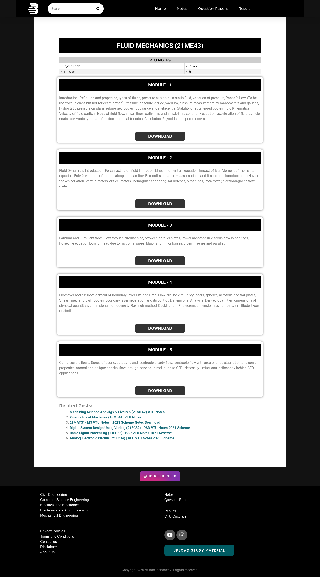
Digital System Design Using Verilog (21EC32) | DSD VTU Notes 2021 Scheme (130, 428)
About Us (47, 552)
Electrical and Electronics (59, 505)
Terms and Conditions (57, 536)
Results (170, 511)
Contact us (48, 541)
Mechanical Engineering (59, 515)
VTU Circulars (175, 516)
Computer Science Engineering (64, 500)
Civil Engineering (53, 494)
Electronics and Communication (64, 510)
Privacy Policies (52, 531)
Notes (182, 9)
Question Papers (213, 9)
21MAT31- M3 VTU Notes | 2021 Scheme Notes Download (115, 422)
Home (160, 9)
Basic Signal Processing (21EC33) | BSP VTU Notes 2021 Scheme (121, 433)
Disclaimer (48, 547)
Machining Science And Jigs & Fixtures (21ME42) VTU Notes (117, 412)
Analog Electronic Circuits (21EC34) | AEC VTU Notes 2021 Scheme (122, 438)
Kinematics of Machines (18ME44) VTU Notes (105, 417)
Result (244, 9)
